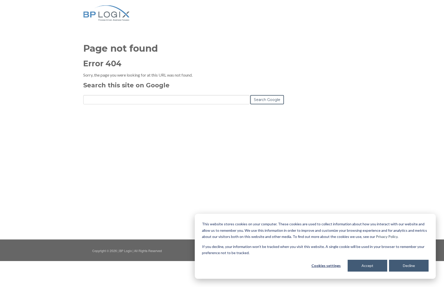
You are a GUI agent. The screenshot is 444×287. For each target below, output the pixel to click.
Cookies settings (326, 265)
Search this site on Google (126, 85)
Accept (367, 265)
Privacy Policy (386, 236)
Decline (409, 265)
